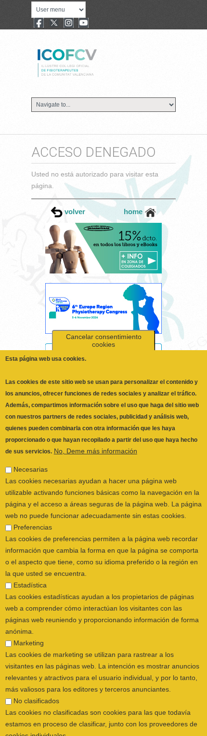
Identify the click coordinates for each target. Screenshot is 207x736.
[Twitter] (54, 23)
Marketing (28, 625)
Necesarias (30, 452)
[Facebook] (39, 23)
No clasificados (36, 683)
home (134, 211)
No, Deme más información (95, 433)
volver (74, 211)
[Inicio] (99, 62)
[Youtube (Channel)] (83, 23)
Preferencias (32, 510)
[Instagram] (69, 23)
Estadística (30, 568)
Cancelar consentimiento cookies (104, 323)
